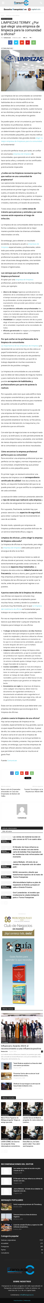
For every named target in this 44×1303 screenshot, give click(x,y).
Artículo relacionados (9, 828)
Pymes (3, 1250)
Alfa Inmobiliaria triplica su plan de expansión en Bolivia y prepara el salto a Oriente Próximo (27, 884)
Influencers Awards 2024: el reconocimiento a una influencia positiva (21, 1047)
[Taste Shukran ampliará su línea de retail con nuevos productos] (6, 1066)
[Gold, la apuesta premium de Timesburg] (6, 1207)
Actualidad (5, 1042)
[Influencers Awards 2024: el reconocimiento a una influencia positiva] (22, 1028)
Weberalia (27, 1300)
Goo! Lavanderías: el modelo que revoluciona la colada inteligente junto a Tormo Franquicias (26, 894)
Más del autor (7, 831)
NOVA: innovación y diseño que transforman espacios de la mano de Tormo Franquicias (28, 874)
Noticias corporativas (7, 19)
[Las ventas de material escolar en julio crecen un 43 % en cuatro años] (6, 839)
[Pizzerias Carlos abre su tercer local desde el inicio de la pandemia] (6, 1076)
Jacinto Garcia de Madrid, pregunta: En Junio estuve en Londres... (33, 1120)
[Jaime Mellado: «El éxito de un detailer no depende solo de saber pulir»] (6, 864)
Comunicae (7, 37)
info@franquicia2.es (27, 1295)
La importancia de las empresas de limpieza (20, 345)
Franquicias (5, 1246)
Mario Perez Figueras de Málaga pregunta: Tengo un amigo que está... (10, 1120)
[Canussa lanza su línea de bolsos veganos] (6, 1217)
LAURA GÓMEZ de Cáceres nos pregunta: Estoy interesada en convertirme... (11, 1144)
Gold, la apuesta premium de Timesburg (27, 1204)
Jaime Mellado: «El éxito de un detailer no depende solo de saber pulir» (27, 864)
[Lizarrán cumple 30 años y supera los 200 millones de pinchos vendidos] (6, 1227)
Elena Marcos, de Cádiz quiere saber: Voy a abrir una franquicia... (31, 1144)
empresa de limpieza (22, 154)
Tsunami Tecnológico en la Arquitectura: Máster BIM (33, 790)
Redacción (4, 1051)
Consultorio (5, 1115)
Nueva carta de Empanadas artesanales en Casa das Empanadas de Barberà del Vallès (10, 792)
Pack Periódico (18, 1300)
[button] (41, 3)
